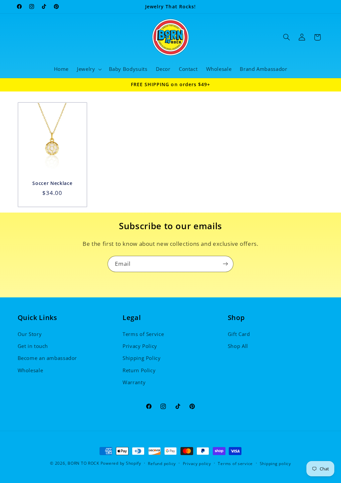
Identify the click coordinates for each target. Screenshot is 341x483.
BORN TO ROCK (83, 463)
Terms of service (235, 463)
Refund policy (162, 463)
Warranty (134, 382)
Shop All (238, 346)
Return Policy (139, 370)
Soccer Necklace (52, 184)
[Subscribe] (225, 264)
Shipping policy (275, 463)
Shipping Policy (142, 358)
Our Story (30, 334)
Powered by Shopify (121, 463)
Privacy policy (197, 463)
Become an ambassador (47, 358)
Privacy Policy (140, 346)
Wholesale (30, 370)
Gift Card (239, 334)
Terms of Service (143, 334)
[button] (89, 69)
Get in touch (33, 346)
